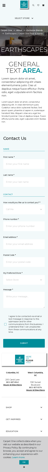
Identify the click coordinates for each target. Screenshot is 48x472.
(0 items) (43, 5)
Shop (9, 407)
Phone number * (11, 219)
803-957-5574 (35, 387)
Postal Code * (9, 255)
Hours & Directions (12, 385)
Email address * (10, 237)
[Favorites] (38, 5)
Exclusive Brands (34, 30)
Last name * (8, 175)
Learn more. (18, 457)
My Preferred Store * (12, 273)
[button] (33, 5)
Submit (24, 343)
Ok (24, 462)
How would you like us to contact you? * (21, 202)
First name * (9, 157)
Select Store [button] (22, 18)
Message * (8, 290)
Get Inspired (13, 419)
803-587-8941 (12, 382)
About (19, 30)
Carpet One (6, 30)
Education (12, 431)
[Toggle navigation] (4, 5)
